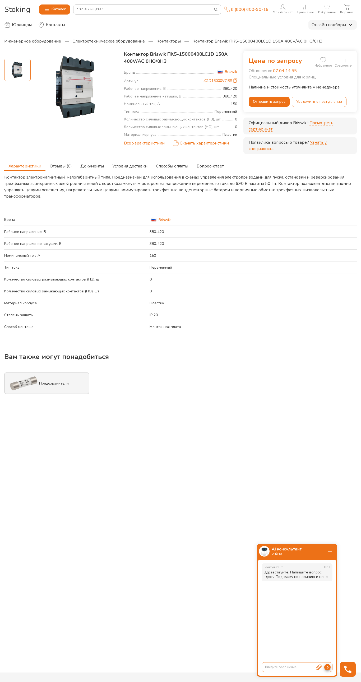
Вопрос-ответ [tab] (210, 166)
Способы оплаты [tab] (172, 166)
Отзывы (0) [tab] (61, 166)
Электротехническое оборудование (109, 41)
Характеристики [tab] (24, 166)
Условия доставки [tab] (129, 166)
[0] (323, 59)
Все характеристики (144, 143)
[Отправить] (327, 667)
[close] (330, 551)
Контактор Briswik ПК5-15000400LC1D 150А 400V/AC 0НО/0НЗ (257, 41)
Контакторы (168, 41)
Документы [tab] (92, 166)
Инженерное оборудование (32, 41)
